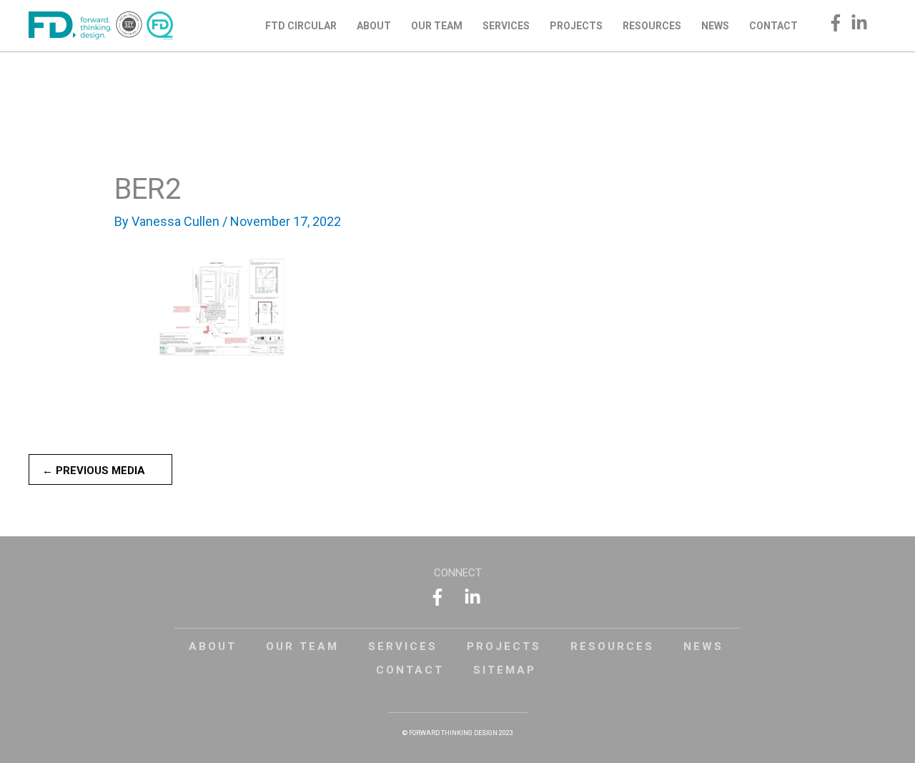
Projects (504, 646)
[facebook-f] (838, 22)
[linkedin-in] (862, 22)
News (703, 646)
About (213, 646)
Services (402, 646)
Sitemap (504, 670)
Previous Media (93, 470)
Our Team (302, 646)
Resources (612, 646)
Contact (410, 670)
